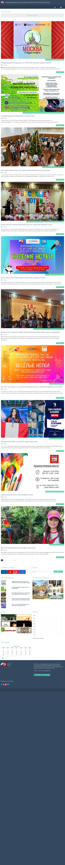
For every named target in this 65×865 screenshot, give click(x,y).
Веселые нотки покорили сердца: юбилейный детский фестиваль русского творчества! (30, 332)
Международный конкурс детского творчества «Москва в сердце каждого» (26, 63)
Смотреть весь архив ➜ (38, 638)
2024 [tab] (34, 621)
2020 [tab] (34, 632)
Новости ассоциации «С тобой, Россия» (41, 112)
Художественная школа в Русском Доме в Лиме (17, 495)
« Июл (2, 658)
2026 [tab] (34, 615)
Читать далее (59, 72)
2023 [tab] (34, 623)
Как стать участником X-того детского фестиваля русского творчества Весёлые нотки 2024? (31, 387)
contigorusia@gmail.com (46, 670)
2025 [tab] (34, 618)
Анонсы (47, 59)
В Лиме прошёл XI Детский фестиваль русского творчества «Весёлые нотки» (26, 225)
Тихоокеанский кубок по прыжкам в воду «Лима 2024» (19, 442)
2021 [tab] (34, 629)
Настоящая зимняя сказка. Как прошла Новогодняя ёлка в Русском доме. (25, 170)
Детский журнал (53, 59)
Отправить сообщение (42, 675)
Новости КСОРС (61, 112)
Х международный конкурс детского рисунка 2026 (18, 116)
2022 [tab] (34, 626)
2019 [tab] (34, 634)
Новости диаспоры (60, 59)
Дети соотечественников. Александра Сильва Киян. (18, 548)
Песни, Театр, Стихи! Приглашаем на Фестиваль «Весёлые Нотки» (23, 278)
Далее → (15, 560)
